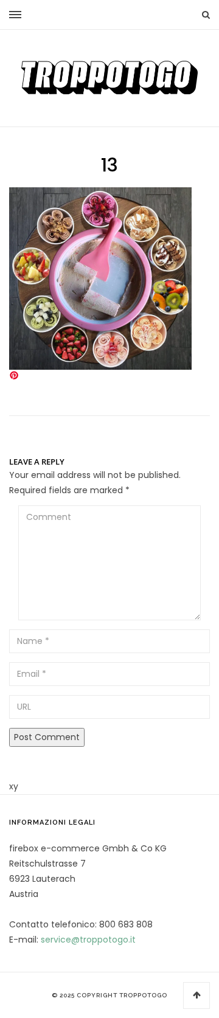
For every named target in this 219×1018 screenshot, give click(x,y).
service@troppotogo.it (88, 939)
